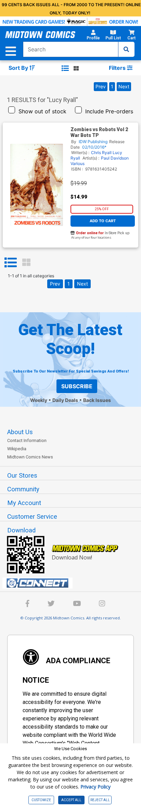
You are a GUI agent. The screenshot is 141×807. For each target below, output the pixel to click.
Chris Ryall (101, 152)
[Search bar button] (126, 49)
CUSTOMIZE (41, 800)
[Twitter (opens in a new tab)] (51, 604)
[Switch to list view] (65, 68)
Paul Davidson (115, 158)
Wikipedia (16, 448)
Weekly (38, 400)
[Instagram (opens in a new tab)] (102, 604)
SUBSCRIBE (76, 386)
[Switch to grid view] (76, 68)
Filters (118, 67)
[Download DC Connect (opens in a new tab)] (73, 583)
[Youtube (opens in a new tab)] (77, 604)
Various (77, 163)
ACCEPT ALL (71, 800)
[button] (93, 36)
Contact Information (27, 440)
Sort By (19, 67)
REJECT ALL (100, 800)
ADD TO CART (103, 220)
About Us (20, 432)
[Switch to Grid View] (26, 262)
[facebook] (27, 604)
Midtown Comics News (30, 456)
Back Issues (97, 400)
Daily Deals (65, 400)
